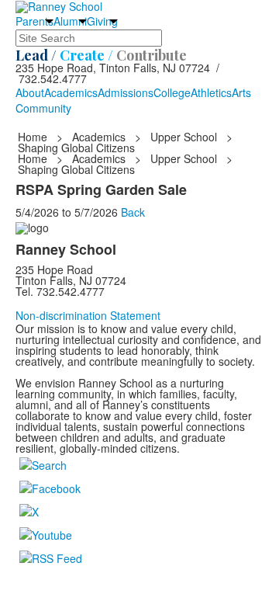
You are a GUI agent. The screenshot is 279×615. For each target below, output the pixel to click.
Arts (241, 92)
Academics (71, 92)
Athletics (211, 92)
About (30, 92)
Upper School (183, 136)
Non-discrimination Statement (88, 315)
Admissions (125, 92)
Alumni (70, 21)
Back (133, 212)
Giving (102, 21)
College (172, 92)
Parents (34, 21)
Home (34, 136)
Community (43, 108)
